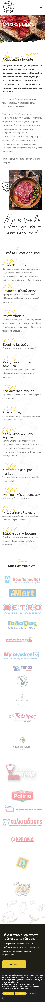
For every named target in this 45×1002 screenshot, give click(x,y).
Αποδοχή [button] (8, 993)
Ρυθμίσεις (33, 993)
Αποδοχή (21, 993)
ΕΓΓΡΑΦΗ (14, 964)
